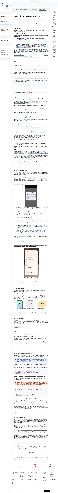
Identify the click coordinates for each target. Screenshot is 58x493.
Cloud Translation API (29, 9)
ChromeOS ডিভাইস (30, 476)
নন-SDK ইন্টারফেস (30, 159)
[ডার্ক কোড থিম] (46, 68)
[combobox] (33, 1)
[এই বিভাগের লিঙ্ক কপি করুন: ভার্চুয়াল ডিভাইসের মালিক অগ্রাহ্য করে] (29, 294)
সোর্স (13, 479)
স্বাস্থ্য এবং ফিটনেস (22, 476)
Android (13, 474)
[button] (5, 19)
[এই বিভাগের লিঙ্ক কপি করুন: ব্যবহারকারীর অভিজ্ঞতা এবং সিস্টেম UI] (32, 212)
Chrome (27, 487)
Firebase (31, 487)
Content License (23, 457)
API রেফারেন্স (44, 477)
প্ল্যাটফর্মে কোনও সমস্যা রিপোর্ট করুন (53, 474)
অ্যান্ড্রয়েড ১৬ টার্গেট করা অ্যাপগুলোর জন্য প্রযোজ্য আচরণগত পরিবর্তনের (24, 23)
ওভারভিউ (2, 5)
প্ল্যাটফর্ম (2, 3)
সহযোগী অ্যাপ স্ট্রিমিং (17, 327)
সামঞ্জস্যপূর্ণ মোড (18, 173)
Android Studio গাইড (45, 474)
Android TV (29, 479)
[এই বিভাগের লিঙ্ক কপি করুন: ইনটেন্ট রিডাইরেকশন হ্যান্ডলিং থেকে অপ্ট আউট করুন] (32, 353)
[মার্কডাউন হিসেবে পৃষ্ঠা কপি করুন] (42, 16)
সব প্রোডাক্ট (43, 487)
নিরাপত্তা (13, 478)
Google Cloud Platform (37, 487)
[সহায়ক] (46, 13)
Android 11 (36, 482)
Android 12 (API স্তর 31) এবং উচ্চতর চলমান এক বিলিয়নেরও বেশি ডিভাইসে (35, 153)
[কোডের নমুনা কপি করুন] (47, 68)
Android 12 (36, 480)
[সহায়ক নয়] (47, 13)
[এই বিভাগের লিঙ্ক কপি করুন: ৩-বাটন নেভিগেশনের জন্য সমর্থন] (27, 240)
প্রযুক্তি (11, 5)
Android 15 (36, 476)
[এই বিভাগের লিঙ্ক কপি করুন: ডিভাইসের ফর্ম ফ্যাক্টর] (24, 288)
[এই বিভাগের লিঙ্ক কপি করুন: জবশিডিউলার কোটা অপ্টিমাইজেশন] (28, 33)
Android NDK (44, 480)
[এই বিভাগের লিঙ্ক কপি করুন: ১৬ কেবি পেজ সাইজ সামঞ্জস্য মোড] (28, 170)
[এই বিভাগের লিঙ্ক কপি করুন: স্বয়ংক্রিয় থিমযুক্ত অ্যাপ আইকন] (26, 280)
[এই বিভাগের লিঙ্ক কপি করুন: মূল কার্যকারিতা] (21, 28)
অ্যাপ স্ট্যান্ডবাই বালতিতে (25, 38)
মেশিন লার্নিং (21, 475)
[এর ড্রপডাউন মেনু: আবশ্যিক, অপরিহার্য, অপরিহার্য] (18, 1)
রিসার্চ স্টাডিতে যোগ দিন (53, 479)
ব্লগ (12, 482)
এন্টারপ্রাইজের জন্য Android (14, 476)
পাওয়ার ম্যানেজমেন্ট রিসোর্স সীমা (19, 55)
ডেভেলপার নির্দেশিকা (45, 476)
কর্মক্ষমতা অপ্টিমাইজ (20, 172)
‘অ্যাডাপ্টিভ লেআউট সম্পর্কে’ (18, 323)
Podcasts (13, 483)
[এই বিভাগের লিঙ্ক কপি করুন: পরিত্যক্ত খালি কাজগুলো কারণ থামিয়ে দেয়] (31, 96)
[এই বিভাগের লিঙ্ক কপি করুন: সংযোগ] (18, 412)
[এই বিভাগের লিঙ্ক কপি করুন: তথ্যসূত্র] (17, 325)
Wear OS (29, 475)
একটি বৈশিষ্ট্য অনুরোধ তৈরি (18, 168)
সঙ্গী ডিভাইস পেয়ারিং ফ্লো (43, 400)
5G (20, 480)
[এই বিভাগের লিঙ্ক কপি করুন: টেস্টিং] (17, 61)
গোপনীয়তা (21, 479)
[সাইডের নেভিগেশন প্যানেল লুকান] (10, 491)
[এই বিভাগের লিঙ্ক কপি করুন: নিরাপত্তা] (18, 331)
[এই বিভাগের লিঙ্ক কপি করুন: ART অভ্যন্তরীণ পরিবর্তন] (24, 149)
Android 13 (36, 479)
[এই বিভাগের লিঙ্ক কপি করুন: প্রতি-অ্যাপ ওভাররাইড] (22, 311)
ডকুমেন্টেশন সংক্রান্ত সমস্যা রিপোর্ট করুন (53, 476)
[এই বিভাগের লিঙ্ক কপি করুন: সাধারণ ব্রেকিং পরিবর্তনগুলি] (23, 318)
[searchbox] (5, 8)
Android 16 (36, 475)
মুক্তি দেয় (7, 5)
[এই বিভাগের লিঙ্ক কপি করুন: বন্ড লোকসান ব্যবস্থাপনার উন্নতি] (26, 417)
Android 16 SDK (31, 180)
